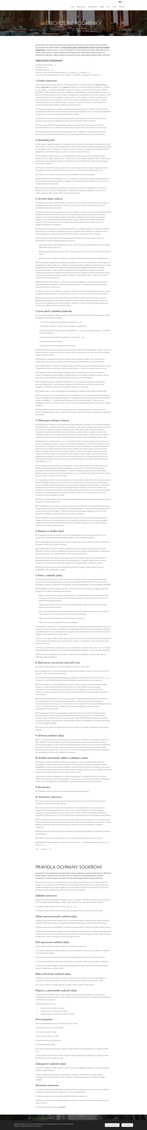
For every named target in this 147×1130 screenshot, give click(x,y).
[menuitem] (73, 7)
